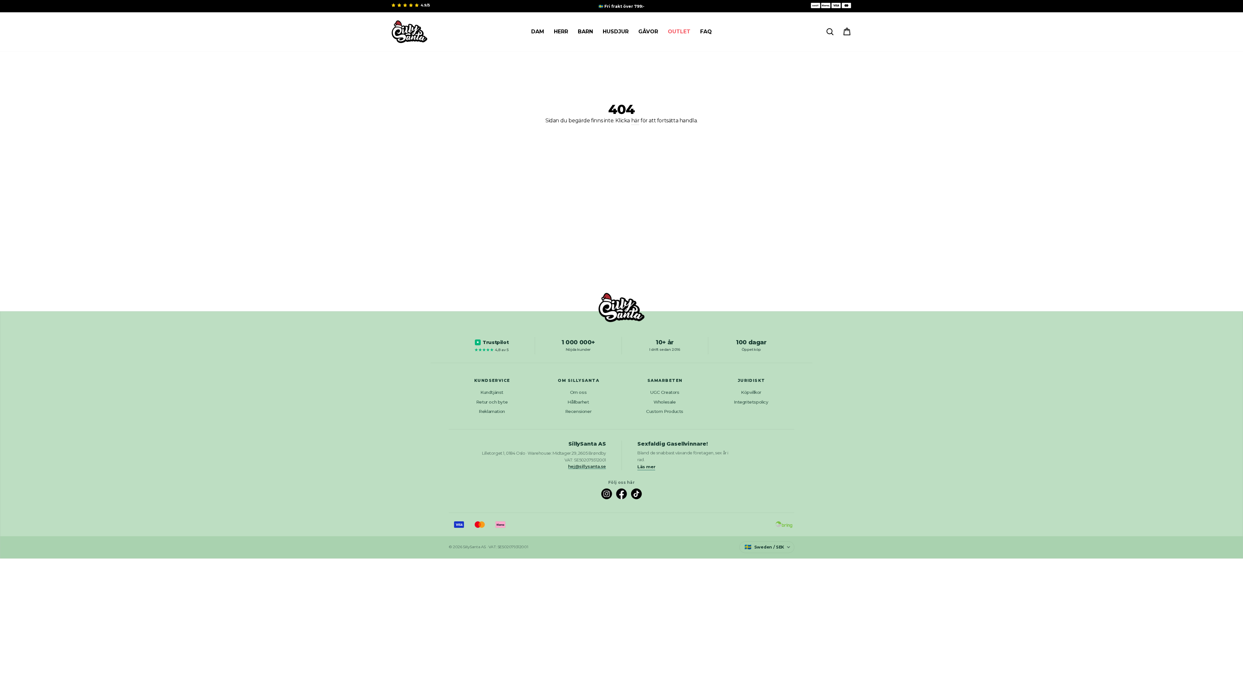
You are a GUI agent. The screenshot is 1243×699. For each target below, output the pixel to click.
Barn (585, 31)
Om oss (578, 392)
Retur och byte (492, 402)
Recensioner (578, 411)
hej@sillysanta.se (587, 466)
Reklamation (492, 411)
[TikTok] (636, 494)
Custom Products (664, 411)
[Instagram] (606, 494)
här (635, 120)
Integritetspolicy (751, 402)
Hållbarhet (578, 402)
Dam (537, 31)
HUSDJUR (616, 31)
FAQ (706, 31)
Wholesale (665, 402)
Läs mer (646, 466)
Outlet (679, 31)
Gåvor (648, 31)
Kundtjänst (491, 392)
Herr (561, 31)
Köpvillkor (751, 392)
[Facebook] (621, 494)
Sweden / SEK (764, 547)
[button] (406, 5)
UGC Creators (664, 392)
